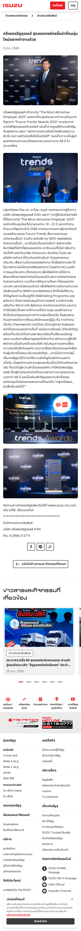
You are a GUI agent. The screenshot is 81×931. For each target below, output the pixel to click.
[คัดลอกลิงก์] (50, 547)
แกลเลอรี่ (47, 761)
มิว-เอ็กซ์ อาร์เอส (12, 791)
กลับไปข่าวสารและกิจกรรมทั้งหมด (44, 564)
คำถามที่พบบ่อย (51, 815)
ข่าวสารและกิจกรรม (17, 16)
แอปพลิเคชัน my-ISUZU (17, 890)
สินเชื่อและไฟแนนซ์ (13, 830)
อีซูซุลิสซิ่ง (47, 780)
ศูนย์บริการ (9, 848)
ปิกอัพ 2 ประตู (11, 767)
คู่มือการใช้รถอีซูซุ (12, 866)
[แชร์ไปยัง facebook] (31, 547)
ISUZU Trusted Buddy (56, 833)
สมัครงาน (47, 844)
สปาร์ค (7, 773)
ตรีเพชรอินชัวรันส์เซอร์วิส (56, 785)
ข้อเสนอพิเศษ (10, 824)
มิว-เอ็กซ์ (8, 796)
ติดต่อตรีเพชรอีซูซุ (52, 838)
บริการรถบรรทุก (12, 871)
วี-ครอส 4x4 (10, 755)
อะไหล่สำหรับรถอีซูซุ (14, 860)
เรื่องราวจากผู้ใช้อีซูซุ (53, 750)
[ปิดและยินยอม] (72, 899)
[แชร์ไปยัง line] (40, 547)
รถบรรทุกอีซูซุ (12, 805)
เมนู (73, 5)
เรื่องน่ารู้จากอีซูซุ (51, 755)
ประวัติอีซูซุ (48, 821)
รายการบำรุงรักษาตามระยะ (18, 854)
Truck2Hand (50, 797)
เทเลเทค (46, 791)
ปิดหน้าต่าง (40, 921)
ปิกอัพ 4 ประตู (11, 761)
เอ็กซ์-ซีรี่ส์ (8, 778)
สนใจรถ (57, 5)
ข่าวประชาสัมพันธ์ (47, 16)
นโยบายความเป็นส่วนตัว (55, 850)
